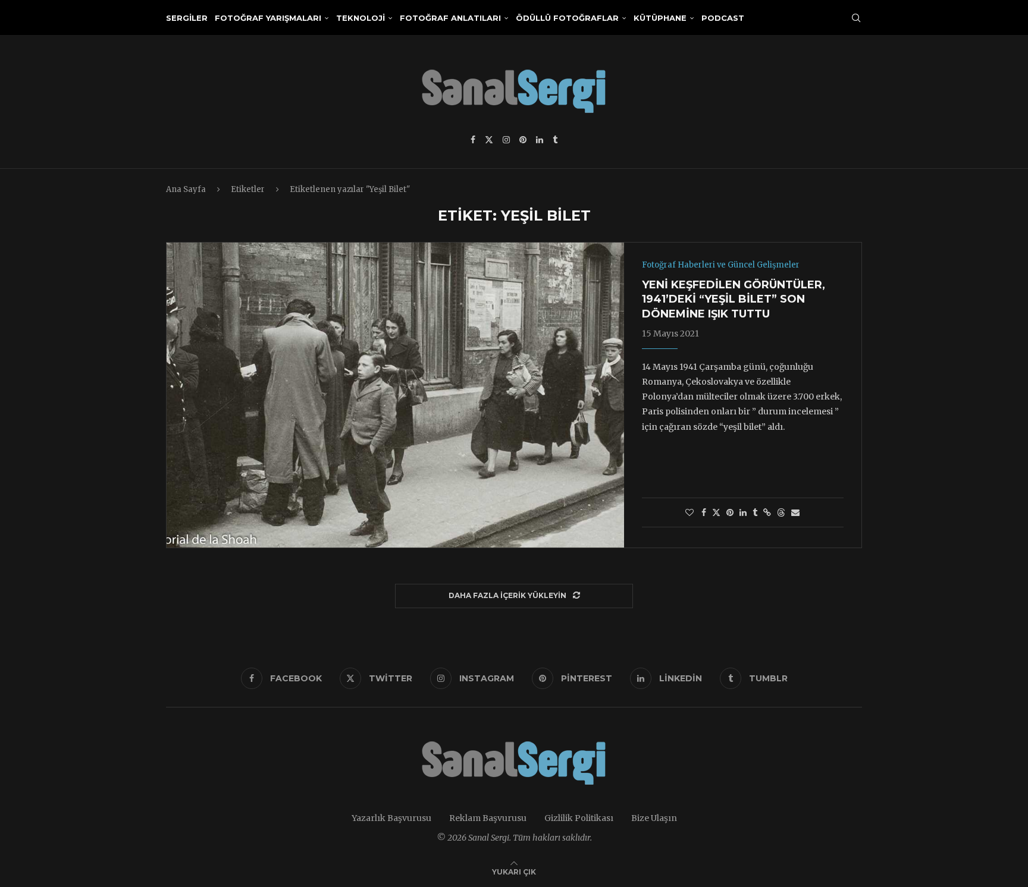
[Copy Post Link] (767, 512)
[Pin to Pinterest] (730, 512)
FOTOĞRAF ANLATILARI (450, 18)
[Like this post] (689, 512)
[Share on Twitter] (716, 512)
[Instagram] (506, 140)
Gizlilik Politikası (578, 818)
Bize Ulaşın (654, 818)
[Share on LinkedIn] (743, 512)
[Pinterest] (522, 140)
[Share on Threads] (781, 512)
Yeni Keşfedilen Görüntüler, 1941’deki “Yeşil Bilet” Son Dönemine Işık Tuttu (733, 299)
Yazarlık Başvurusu (391, 818)
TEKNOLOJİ (360, 18)
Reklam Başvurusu (487, 818)
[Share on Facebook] (703, 512)
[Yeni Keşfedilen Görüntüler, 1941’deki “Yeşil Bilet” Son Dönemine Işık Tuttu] (395, 395)
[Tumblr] (555, 140)
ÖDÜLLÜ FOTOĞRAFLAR (567, 18)
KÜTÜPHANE (660, 18)
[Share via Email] (795, 512)
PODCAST (722, 18)
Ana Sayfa (186, 189)
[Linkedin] (539, 140)
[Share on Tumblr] (755, 512)
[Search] (856, 18)
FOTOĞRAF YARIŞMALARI (268, 18)
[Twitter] (489, 140)
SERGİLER (187, 18)
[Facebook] (473, 140)
